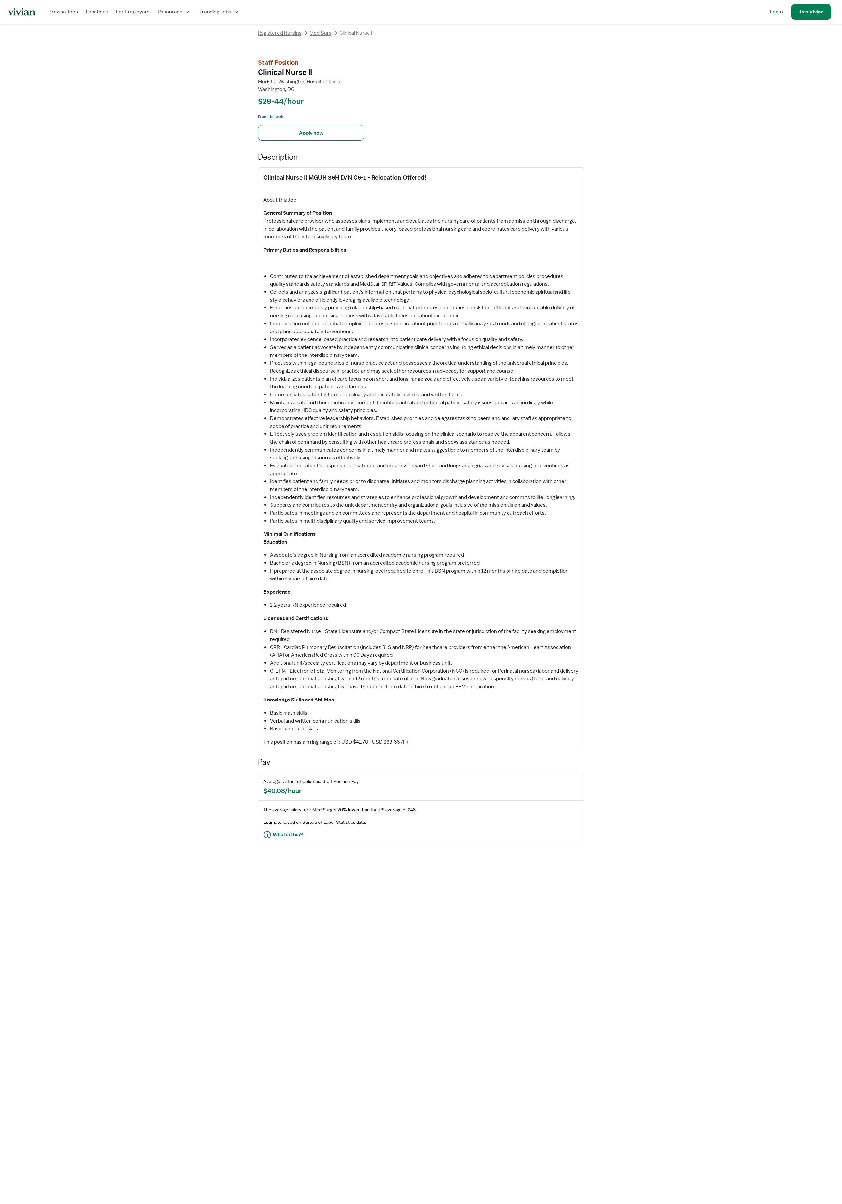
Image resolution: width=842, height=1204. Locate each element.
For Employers (133, 12)
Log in (776, 12)
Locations (97, 12)
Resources (170, 12)
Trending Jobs (215, 12)
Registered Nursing (280, 33)
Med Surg (321, 33)
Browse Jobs (63, 12)
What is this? (288, 834)
